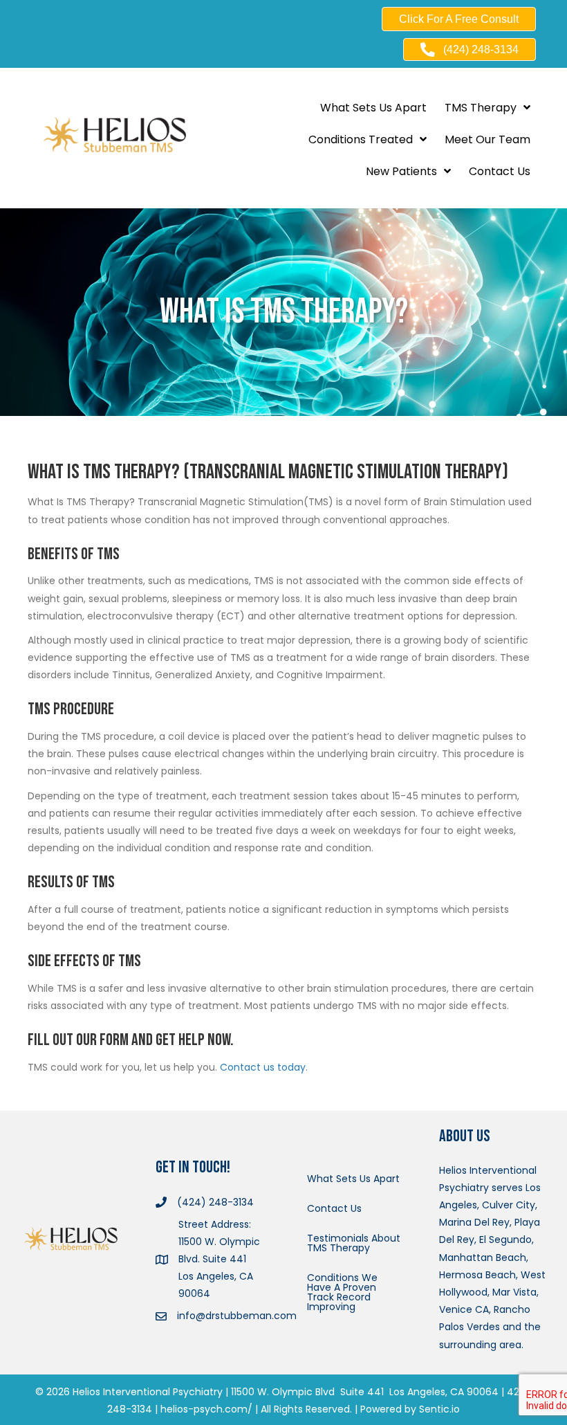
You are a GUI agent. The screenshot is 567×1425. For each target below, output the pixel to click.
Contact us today (263, 1067)
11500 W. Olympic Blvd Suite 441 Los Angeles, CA (347, 1392)
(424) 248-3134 (215, 1202)
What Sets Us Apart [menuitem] (353, 1179)
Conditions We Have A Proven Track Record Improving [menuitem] (342, 1292)
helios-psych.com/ (206, 1409)
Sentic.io (439, 1409)
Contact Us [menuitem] (334, 1208)
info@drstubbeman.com (237, 1316)
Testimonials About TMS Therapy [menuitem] (353, 1243)
